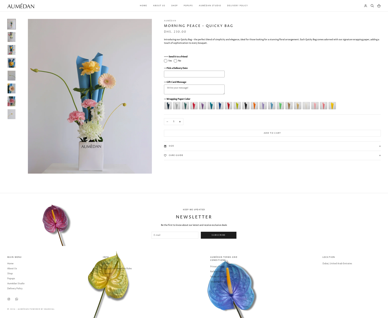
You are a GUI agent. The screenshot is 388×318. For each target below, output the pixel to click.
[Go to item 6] (11, 88)
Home (143, 5)
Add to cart (272, 133)
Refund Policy (217, 271)
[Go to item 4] (11, 63)
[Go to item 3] (11, 50)
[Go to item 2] (11, 37)
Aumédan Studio (210, 5)
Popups (188, 5)
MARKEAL (49, 309)
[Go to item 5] (11, 75)
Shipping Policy (218, 281)
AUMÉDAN (170, 21)
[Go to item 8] (11, 114)
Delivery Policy (237, 5)
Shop (174, 5)
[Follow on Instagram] (8, 299)
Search (106, 263)
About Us (159, 5)
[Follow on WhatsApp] (16, 299)
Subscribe (219, 235)
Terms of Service (218, 276)
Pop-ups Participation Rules (117, 268)
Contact (107, 273)
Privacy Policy (217, 266)
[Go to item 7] (11, 101)
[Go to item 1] (11, 24)
